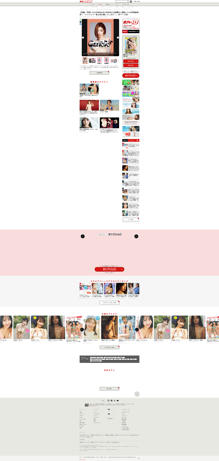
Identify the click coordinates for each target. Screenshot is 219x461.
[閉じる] (138, 458)
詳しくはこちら (82, 459)
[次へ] (118, 37)
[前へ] (83, 37)
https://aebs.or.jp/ (93, 406)
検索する (127, 1)
